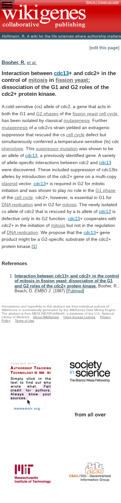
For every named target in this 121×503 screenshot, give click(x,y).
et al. (32, 62)
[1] (34, 246)
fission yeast (71, 80)
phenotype (12, 148)
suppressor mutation (57, 148)
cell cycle (75, 134)
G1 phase (106, 190)
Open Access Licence (79, 317)
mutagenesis (77, 120)
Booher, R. (13, 62)
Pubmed (75, 290)
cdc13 (61, 73)
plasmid (9, 183)
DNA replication (22, 232)
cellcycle (108, 113)
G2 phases (47, 113)
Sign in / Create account (102, 2)
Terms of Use (24, 320)
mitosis (37, 80)
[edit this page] (104, 47)
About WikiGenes (46, 317)
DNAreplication (17, 204)
